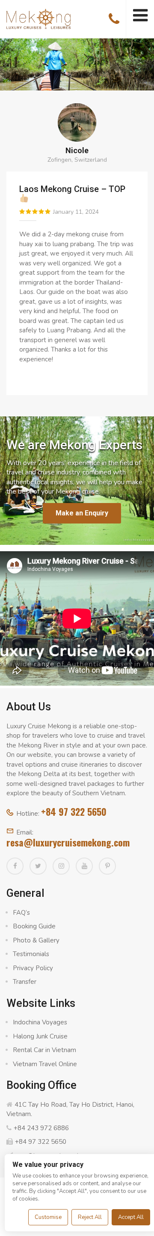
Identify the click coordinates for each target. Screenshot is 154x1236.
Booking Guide (34, 926)
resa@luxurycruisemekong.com (68, 842)
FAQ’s (21, 912)
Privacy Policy (33, 968)
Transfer (24, 981)
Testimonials (31, 954)
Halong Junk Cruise (40, 1036)
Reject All (90, 1217)
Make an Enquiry (82, 513)
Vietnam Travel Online (45, 1064)
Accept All (131, 1217)
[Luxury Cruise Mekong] (38, 18)
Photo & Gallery (36, 940)
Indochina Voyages (40, 1022)
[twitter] (38, 866)
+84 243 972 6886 (41, 1128)
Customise (48, 1217)
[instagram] (61, 866)
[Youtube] (84, 866)
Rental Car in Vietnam (44, 1050)
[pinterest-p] (107, 866)
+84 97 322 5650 (74, 811)
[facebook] (15, 866)
